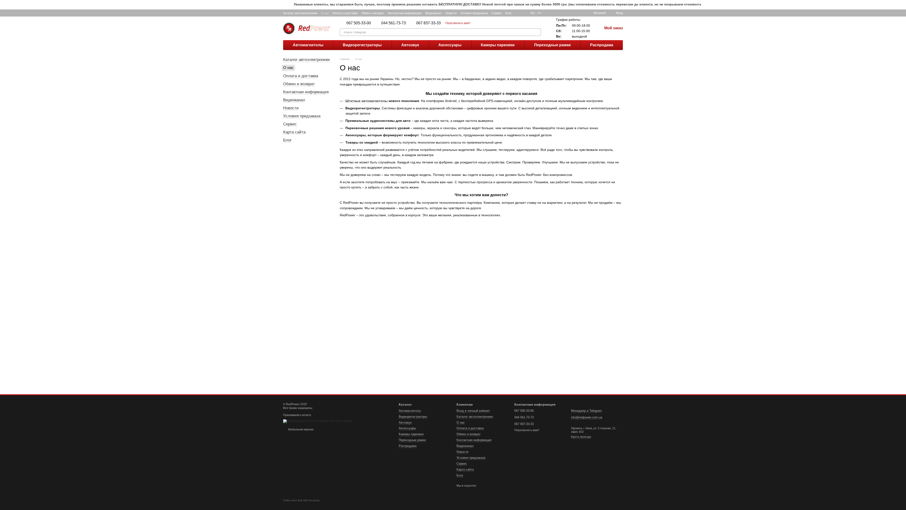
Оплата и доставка (345, 13)
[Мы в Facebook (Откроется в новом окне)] (518, 13)
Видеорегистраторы (362, 45)
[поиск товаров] (537, 32)
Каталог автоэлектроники (300, 13)
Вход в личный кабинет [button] (473, 410)
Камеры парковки (498, 45)
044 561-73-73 (393, 23)
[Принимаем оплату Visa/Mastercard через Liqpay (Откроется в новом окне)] (317, 421)
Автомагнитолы (308, 45)
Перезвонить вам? (457, 23)
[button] (902, 4)
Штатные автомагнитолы (366, 101)
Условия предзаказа (474, 13)
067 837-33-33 (428, 23)
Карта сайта (294, 132)
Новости (451, 13)
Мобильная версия (300, 429)
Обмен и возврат (372, 13)
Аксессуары (449, 45)
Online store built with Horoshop (301, 500)
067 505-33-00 (358, 23)
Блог (508, 13)
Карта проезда (581, 436)
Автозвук (410, 45)
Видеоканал (433, 13)
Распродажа (601, 45)
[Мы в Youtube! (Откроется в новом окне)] (524, 13)
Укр (539, 13)
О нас (325, 13)
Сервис (497, 13)
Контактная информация (405, 13)
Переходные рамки (552, 45)
